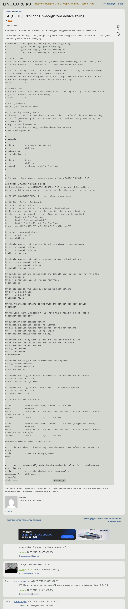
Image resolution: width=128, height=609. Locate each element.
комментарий (20, 581)
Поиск (92, 3)
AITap (21, 570)
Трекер (84, 3)
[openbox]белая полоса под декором (24, 520)
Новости (39, 3)
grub (10, 21)
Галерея (49, 3)
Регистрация (109, 3)
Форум (66, 3)
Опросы (75, 3)
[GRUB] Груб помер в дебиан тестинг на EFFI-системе (102, 520)
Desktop (18, 11)
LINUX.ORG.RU (17, 4)
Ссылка (8, 511)
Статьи (58, 3)
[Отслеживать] (118, 34)
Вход (120, 3)
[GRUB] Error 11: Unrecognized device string (47, 16)
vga (21, 552)
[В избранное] (118, 26)
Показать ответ (25, 556)
